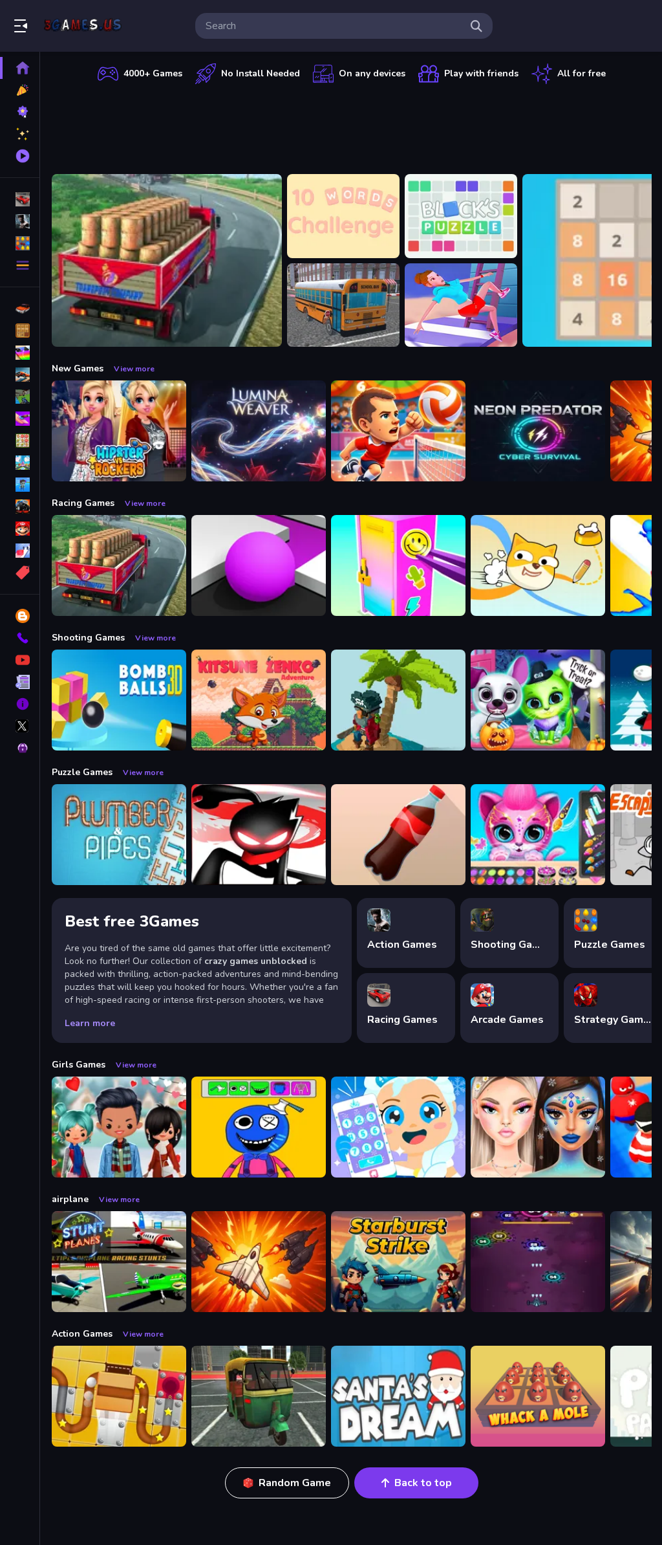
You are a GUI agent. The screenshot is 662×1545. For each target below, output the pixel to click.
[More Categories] (19, 265)
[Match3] (19, 441)
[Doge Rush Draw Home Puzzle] (538, 565)
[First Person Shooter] (19, 397)
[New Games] (19, 90)
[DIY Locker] (398, 565)
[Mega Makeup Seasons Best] (538, 1127)
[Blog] (19, 616)
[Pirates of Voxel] (398, 700)
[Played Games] (19, 156)
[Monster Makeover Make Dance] (258, 1127)
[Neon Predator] (538, 430)
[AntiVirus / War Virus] (538, 1261)
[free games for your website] (19, 375)
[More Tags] (19, 573)
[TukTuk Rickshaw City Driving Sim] (258, 1396)
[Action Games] (19, 221)
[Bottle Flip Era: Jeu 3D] (398, 834)
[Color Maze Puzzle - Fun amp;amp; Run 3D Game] (258, 565)
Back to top (423, 1483)
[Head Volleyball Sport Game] (398, 430)
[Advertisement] (351, 126)
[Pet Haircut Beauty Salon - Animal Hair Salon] (538, 834)
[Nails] (19, 419)
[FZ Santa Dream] (398, 1396)
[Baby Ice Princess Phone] (398, 1127)
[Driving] (19, 309)
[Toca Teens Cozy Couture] (119, 1127)
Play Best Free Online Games (83, 26)
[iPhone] (19, 353)
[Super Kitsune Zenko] (258, 700)
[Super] (19, 529)
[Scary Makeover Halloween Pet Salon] (538, 700)
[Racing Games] (19, 199)
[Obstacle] (19, 551)
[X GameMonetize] (19, 726)
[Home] (19, 68)
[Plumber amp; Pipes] (119, 834)
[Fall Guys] (19, 485)
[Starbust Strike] (398, 1261)
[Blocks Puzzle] (461, 216)
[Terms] (19, 682)
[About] (19, 704)
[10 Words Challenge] (343, 216)
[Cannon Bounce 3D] (119, 700)
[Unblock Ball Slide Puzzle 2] (119, 1396)
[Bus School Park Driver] (343, 305)
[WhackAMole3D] (538, 1396)
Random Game (295, 1483)
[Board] (19, 463)
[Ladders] (461, 305)
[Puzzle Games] (19, 243)
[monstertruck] (19, 507)
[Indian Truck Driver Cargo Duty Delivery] (167, 260)
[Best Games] (19, 112)
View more (134, 369)
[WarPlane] (258, 1261)
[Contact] (19, 638)
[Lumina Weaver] (258, 430)
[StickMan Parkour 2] (258, 834)
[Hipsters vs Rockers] (119, 430)
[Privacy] (19, 748)
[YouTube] (19, 660)
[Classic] (19, 331)
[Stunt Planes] (119, 1261)
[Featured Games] (19, 134)
